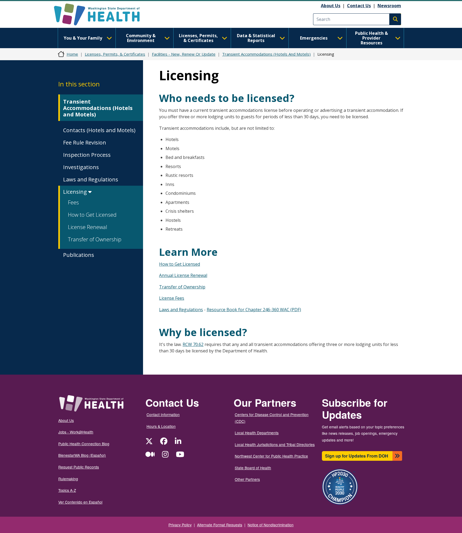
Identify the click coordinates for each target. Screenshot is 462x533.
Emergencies (314, 38)
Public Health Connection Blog (83, 443)
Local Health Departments (257, 432)
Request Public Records (78, 467)
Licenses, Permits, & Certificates (198, 38)
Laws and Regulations (90, 179)
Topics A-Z (67, 490)
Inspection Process (87, 154)
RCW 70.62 (193, 344)
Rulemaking (68, 478)
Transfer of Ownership (94, 239)
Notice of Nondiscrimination (271, 524)
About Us (330, 6)
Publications (78, 254)
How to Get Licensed (92, 214)
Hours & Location (161, 426)
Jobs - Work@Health (75, 432)
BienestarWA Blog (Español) (82, 455)
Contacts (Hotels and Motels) (99, 130)
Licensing (75, 191)
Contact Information (163, 414)
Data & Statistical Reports (256, 38)
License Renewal (87, 227)
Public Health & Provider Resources (371, 38)
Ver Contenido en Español (80, 502)
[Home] (101, 14)
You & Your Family (83, 38)
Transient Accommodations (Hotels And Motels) (266, 54)
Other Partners (247, 479)
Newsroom (389, 6)
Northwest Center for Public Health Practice (271, 456)
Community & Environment (141, 38)
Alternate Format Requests (219, 524)
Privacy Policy (180, 524)
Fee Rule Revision (84, 142)
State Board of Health (253, 467)
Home (72, 54)
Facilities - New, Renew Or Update (183, 54)
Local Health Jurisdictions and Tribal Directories (275, 444)
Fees (73, 202)
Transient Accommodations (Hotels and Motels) (98, 108)
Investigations (81, 167)
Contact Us (359, 6)
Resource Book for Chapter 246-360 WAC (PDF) (254, 310)
